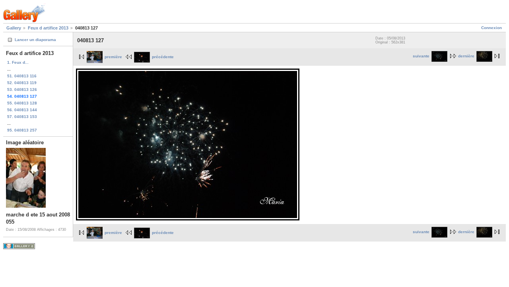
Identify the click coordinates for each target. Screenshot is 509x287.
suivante (421, 56)
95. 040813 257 (22, 130)
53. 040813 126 (22, 89)
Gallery (13, 28)
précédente (163, 57)
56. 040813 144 (22, 110)
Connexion (491, 28)
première (113, 57)
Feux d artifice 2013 (48, 28)
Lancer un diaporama (35, 39)
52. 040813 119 (22, 83)
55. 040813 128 (22, 103)
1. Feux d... (18, 62)
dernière (466, 56)
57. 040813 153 (22, 116)
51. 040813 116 (22, 76)
